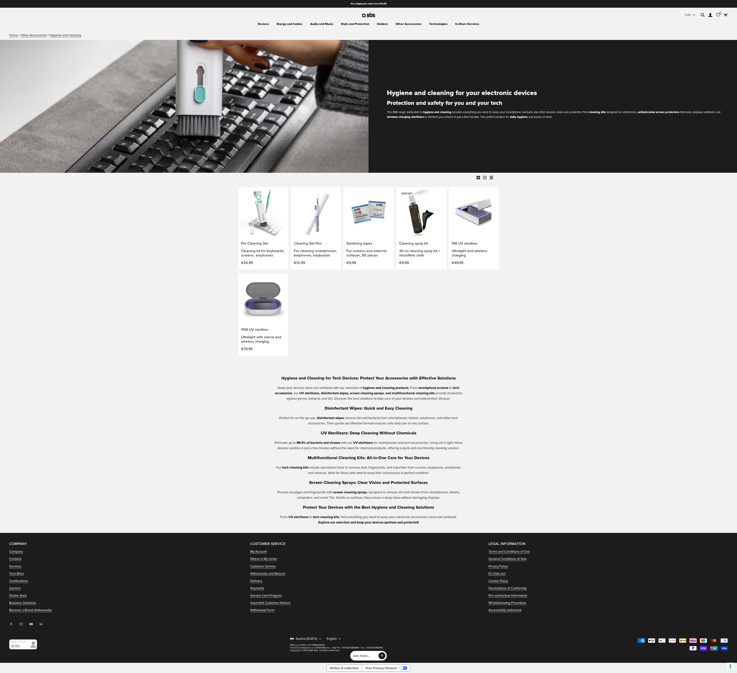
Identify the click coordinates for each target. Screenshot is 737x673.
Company (16, 552)
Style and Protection (355, 24)
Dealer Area (18, 596)
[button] (281, 194)
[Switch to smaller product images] (485, 177)
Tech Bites (16, 574)
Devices (263, 24)
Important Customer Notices (270, 603)
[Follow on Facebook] (11, 624)
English (688, 15)
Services (15, 566)
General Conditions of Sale (507, 559)
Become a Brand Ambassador (30, 610)
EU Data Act (497, 574)
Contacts (15, 559)
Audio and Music (321, 24)
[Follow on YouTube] (31, 624)
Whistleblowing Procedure (507, 603)
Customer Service (263, 566)
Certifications (18, 581)
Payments (257, 588)
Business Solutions (22, 603)
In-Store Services (467, 24)
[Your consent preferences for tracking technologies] (730, 666)
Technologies (438, 24)
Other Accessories (408, 24)
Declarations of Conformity (507, 588)
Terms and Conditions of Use (509, 552)
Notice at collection (344, 668)
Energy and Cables (289, 24)
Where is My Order (263, 559)
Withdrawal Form (262, 610)
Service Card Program (266, 596)
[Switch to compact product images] (491, 177)
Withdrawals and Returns (267, 574)
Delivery (256, 581)
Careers (15, 588)
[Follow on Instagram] (21, 624)
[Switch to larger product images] (478, 177)
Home (13, 35)
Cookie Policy (498, 581)
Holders (382, 24)
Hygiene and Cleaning (65, 35)
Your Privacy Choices (381, 668)
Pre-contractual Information (507, 596)
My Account (258, 552)
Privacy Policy (498, 566)
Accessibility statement (504, 610)
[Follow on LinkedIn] (41, 624)
